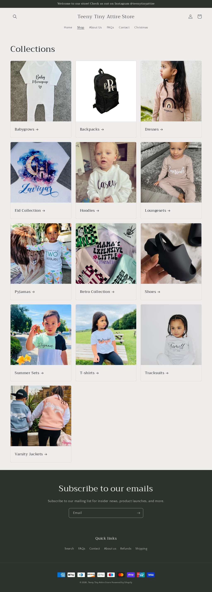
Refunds (125, 548)
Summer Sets (27, 373)
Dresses (152, 129)
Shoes (150, 291)
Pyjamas (22, 291)
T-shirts (87, 373)
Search (69, 548)
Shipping (141, 548)
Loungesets (155, 210)
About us (110, 548)
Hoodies (87, 210)
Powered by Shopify (122, 582)
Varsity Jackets (29, 454)
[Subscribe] (138, 513)
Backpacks (90, 129)
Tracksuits (154, 373)
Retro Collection (95, 291)
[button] (14, 16)
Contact (94, 548)
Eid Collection (28, 210)
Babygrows (24, 129)
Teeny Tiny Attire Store (99, 582)
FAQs (81, 548)
